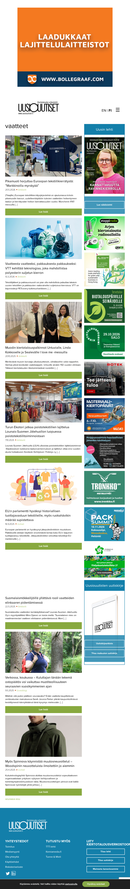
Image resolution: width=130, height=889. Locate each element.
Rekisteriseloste (14, 867)
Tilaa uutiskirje (105, 860)
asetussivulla (71, 884)
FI (110, 110)
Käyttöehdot (12, 862)
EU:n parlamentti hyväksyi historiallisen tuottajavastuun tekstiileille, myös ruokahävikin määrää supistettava (38, 515)
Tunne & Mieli (53, 856)
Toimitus (9, 846)
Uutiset (20, 524)
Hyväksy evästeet (96, 884)
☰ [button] (117, 110)
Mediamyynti (12, 851)
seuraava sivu (12, 799)
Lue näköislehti (104, 204)
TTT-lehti (51, 846)
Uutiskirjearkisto (104, 643)
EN (104, 110)
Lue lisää (43, 211)
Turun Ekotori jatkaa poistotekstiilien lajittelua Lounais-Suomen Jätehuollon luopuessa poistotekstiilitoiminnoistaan (37, 431)
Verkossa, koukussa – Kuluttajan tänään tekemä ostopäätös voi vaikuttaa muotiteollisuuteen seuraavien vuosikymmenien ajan (38, 682)
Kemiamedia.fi (53, 851)
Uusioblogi (22, 690)
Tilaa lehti (106, 851)
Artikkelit (22, 189)
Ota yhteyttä (12, 856)
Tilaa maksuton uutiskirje (104, 653)
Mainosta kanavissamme (105, 869)
